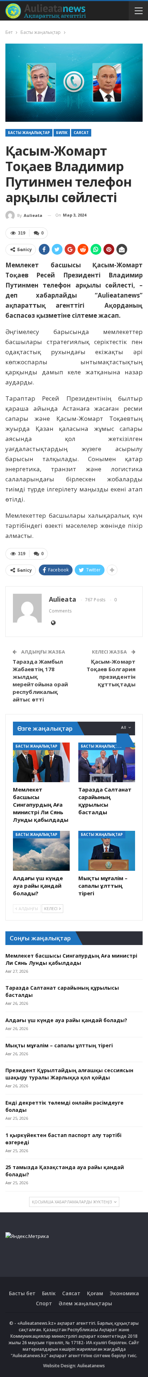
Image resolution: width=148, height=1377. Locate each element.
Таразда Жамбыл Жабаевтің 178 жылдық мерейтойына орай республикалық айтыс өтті (40, 680)
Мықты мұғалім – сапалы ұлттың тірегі (59, 1045)
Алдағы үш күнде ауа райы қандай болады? (66, 1020)
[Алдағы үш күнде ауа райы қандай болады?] (41, 851)
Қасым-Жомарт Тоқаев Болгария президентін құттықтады (111, 673)
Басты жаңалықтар (29, 132)
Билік (62, 132)
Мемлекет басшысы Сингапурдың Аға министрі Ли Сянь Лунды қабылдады (71, 959)
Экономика (124, 1293)
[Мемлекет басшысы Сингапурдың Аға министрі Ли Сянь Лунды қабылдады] (41, 763)
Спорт (44, 1303)
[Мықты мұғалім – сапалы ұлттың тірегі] (106, 851)
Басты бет (22, 1293)
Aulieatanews (91, 1366)
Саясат (81, 132)
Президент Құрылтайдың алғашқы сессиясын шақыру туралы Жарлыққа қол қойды (69, 1074)
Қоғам (95, 1293)
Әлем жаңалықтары (85, 1303)
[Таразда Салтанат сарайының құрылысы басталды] (106, 763)
